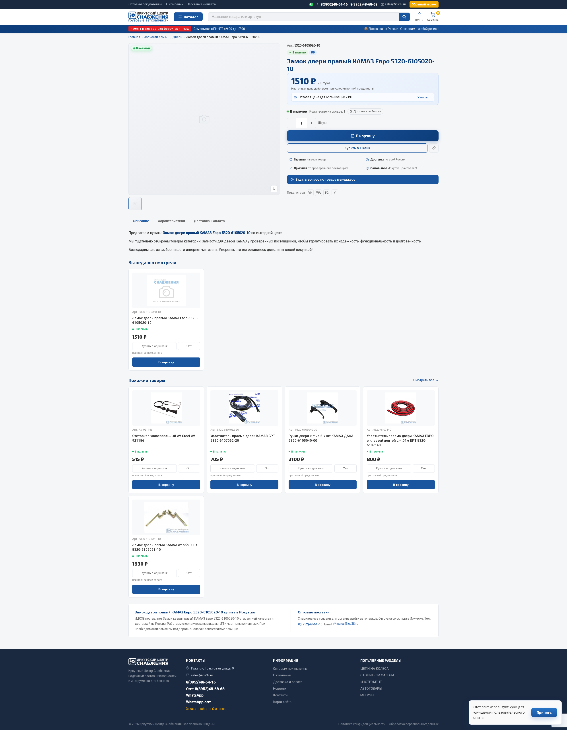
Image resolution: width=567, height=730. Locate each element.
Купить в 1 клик (357, 148)
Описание (141, 221)
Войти (419, 19)
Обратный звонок (424, 4)
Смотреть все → (426, 380)
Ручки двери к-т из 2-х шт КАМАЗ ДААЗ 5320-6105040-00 (321, 438)
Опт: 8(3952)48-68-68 (205, 689)
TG (327, 192)
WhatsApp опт (198, 702)
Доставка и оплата (202, 4)
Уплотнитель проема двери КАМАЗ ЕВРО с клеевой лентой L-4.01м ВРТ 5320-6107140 (400, 440)
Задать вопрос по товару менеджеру (325, 179)
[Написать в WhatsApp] (311, 4)
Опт (189, 346)
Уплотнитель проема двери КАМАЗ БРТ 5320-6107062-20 (242, 438)
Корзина (433, 16)
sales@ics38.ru (395, 4)
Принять (544, 712)
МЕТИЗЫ (367, 695)
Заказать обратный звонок (205, 708)
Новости (279, 689)
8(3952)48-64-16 (334, 4)
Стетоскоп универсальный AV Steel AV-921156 (164, 438)
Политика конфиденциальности (361, 724)
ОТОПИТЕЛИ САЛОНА (377, 675)
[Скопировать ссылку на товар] (434, 148)
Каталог (191, 17)
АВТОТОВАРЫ (371, 689)
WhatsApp (195, 695)
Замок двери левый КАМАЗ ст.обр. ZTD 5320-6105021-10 (164, 547)
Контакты (280, 695)
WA (318, 192)
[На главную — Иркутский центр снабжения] (148, 17)
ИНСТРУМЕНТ (371, 682)
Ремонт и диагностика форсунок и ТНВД (160, 28)
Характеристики (171, 221)
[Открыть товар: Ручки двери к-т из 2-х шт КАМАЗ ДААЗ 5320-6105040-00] (323, 408)
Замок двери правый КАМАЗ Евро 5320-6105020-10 (165, 320)
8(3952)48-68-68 (363, 4)
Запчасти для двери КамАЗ (224, 241)
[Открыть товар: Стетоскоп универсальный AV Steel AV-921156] (166, 408)
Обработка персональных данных (414, 724)
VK (310, 192)
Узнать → (424, 97)
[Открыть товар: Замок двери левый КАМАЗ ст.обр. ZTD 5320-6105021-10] (166, 517)
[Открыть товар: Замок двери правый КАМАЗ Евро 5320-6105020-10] (166, 290)
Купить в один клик (154, 346)
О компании (174, 4)
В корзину (365, 135)
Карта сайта (282, 702)
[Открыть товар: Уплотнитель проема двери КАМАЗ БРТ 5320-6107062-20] (244, 408)
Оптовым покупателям (145, 4)
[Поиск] (404, 17)
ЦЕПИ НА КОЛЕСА (374, 669)
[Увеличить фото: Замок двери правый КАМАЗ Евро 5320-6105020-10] (274, 188)
